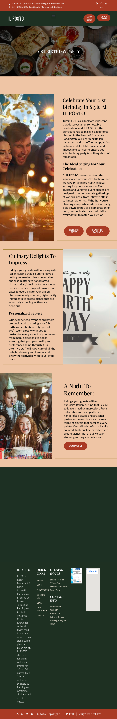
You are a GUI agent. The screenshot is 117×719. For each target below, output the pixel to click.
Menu (40, 585)
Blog (40, 603)
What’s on (41, 596)
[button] (53, 16)
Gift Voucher (42, 609)
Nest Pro (95, 714)
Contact (42, 615)
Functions (42, 590)
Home (40, 580)
